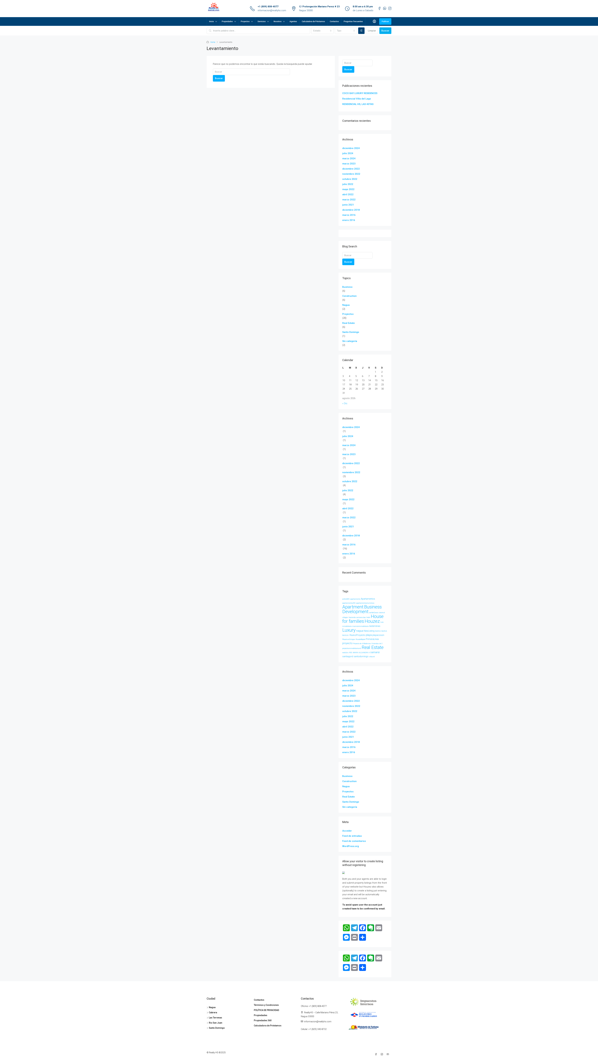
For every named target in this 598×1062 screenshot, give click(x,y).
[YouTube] (388, 1054)
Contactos (334, 21)
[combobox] (322, 30)
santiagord (347, 656)
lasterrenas (374, 626)
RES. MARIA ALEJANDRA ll (359, 653)
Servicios (262, 21)
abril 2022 (348, 194)
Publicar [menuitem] (385, 21)
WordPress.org (350, 846)
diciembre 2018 (351, 209)
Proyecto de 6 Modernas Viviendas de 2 (367, 644)
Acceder (347, 830)
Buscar (385, 30)
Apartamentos (368, 599)
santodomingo (361, 656)
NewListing (369, 631)
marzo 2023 (349, 163)
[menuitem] (374, 21)
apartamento (355, 599)
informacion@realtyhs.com (272, 10)
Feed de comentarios (354, 841)
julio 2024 (347, 153)
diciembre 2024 (351, 148)
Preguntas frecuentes (353, 21)
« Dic (344, 403)
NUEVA (378, 631)
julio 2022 (347, 184)
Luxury (349, 630)
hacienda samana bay (357, 617)
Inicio (211, 21)
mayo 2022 (348, 189)
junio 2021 (348, 204)
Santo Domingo (350, 332)
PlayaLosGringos (348, 639)
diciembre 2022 (351, 168)
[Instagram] (382, 1054)
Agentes (293, 21)
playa (369, 635)
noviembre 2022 (351, 174)
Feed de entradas (352, 836)
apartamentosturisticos (365, 603)
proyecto (347, 643)
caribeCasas (373, 613)
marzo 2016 (349, 215)
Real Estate (348, 323)
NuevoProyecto (357, 635)
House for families (363, 619)
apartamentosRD (349, 603)
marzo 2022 (349, 199)
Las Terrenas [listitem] (215, 1017)
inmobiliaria (347, 626)
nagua (359, 630)
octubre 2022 (349, 179)
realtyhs (345, 653)
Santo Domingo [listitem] (217, 1028)
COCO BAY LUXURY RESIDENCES (359, 93)
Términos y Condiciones (266, 1005)
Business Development (362, 609)
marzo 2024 (349, 158)
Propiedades (227, 21)
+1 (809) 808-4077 (268, 6)
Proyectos (245, 21)
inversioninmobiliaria (360, 626)
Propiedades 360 (262, 1020)
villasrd (372, 657)
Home (212, 42)
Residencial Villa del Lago (356, 98)
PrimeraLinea (372, 639)
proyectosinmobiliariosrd (351, 648)
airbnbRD (346, 599)
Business (347, 287)
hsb (381, 622)
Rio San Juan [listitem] (215, 1023)
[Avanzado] (361, 30)
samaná (375, 652)
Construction (349, 296)
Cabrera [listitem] (213, 1012)
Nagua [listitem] (212, 1007)
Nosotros (278, 21)
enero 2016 (348, 220)
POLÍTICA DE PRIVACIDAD (266, 1010)
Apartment (352, 607)
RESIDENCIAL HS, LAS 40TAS (357, 104)
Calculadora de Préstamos (313, 21)
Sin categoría (349, 341)
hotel (368, 617)
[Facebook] (376, 1054)
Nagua (346, 305)
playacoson (378, 635)
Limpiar (372, 30)
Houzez (372, 621)
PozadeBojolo (360, 639)
